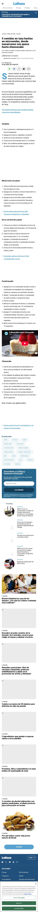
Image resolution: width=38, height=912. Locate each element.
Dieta (5, 456)
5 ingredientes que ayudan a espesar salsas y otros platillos (18, 737)
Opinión (21, 876)
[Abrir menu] (3, 4)
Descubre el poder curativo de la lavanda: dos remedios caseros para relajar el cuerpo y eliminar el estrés (17, 635)
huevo (14, 456)
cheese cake (8, 444)
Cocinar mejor (8, 448)
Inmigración (5, 876)
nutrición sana (9, 460)
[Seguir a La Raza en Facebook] (2, 862)
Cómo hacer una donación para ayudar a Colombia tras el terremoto (15, 15)
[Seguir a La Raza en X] (6, 862)
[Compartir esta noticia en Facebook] (14, 69)
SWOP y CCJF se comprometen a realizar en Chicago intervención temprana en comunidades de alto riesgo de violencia (25, 512)
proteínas (7, 464)
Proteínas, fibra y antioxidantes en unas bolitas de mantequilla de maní (19, 770)
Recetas (17, 464)
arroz (6, 440)
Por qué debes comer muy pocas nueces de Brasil (16, 837)
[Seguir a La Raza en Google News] (13, 862)
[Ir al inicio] (9, 857)
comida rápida (8, 452)
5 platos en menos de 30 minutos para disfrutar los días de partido (18, 705)
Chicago (18, 8)
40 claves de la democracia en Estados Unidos (25, 536)
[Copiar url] (29, 69)
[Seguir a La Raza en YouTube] (10, 862)
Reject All (19, 903)
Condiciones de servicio (25, 496)
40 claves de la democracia (27, 879)
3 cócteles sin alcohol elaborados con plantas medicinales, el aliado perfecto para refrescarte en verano (18, 803)
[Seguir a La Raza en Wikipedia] (17, 862)
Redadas (27, 8)
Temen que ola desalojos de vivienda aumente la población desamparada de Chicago (25, 524)
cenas (24, 440)
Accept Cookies (19, 908)
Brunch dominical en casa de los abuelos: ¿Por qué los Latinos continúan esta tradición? (19, 600)
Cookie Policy (28, 894)
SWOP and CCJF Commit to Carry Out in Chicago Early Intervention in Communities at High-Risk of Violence (25, 552)
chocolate (20, 444)
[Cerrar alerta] (36, 13)
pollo (21, 460)
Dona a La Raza (7, 8)
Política (20, 533)
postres (30, 460)
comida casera (23, 448)
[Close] (36, 884)
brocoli (15, 440)
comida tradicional (24, 452)
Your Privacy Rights (19, 897)
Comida (18, 34)
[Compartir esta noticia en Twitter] (19, 69)
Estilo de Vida (11, 34)
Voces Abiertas (6, 879)
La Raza (4, 34)
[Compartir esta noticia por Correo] (24, 69)
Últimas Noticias (23, 872)
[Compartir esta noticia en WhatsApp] (9, 69)
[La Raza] (19, 3)
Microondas (25, 456)
